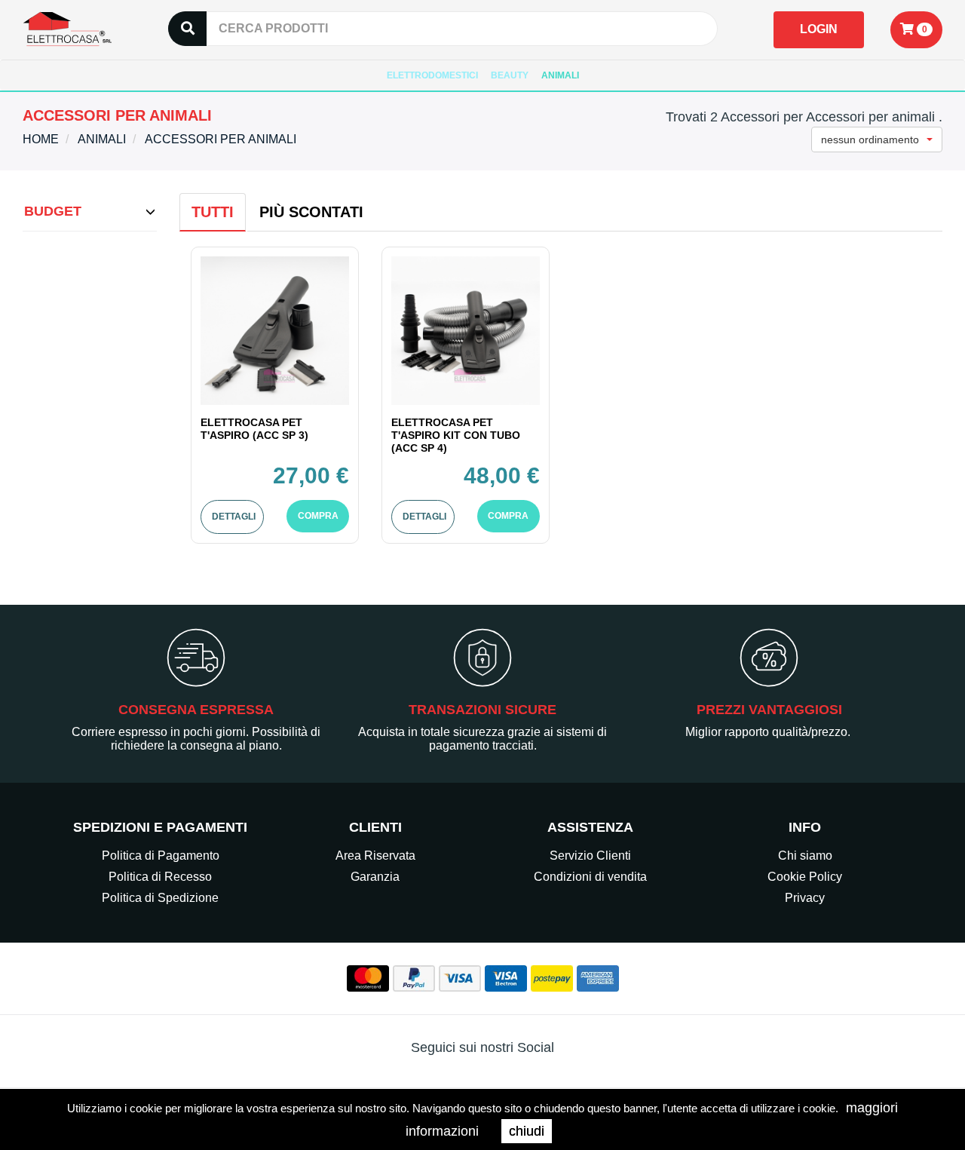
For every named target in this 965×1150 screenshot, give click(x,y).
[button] (916, 29)
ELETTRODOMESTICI (432, 75)
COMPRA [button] (318, 516)
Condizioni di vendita (590, 876)
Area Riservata (375, 855)
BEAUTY (509, 75)
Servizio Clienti (590, 855)
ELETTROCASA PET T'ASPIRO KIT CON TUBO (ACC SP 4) (455, 435)
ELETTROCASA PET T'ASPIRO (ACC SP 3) (254, 428)
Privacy (805, 897)
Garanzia (375, 876)
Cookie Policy (804, 876)
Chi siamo (805, 855)
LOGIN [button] (819, 29)
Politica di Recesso (160, 876)
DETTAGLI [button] (234, 516)
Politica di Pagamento (160, 855)
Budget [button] (52, 211)
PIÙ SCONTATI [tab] (311, 212)
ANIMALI (560, 75)
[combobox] (876, 139)
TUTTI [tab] (212, 212)
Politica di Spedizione (160, 897)
